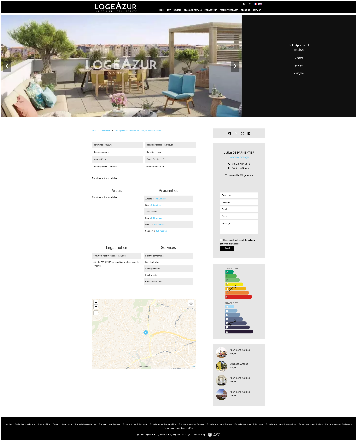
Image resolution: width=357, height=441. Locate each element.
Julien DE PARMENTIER (239, 153)
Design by (216, 434)
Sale (94, 130)
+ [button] (96, 302)
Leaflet (193, 367)
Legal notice (161, 434)
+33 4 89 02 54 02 (241, 164)
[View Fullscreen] (96, 313)
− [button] (96, 306)
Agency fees (175, 434)
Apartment (105, 130)
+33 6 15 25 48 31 (241, 168)
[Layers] (191, 303)
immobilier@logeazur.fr (241, 175)
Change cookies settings (195, 434)
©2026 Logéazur (145, 434)
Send (227, 248)
